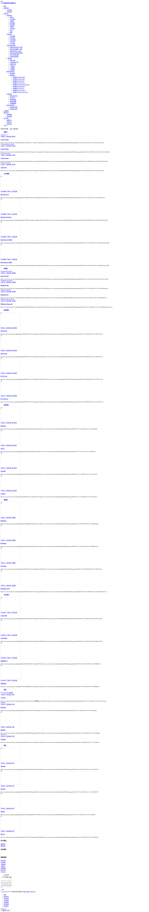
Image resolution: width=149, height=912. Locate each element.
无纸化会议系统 (11, 45)
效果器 (5, 499)
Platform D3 (5, 295)
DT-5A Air (4, 376)
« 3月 (2, 889)
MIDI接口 (6, 594)
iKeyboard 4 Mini (6, 240)
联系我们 (3, 846)
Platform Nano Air (7, 304)
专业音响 (9, 34)
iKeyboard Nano (6, 217)
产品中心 (3, 136)
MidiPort (3, 683)
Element (3, 426)
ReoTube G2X (5, 588)
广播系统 (9, 58)
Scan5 (3, 448)
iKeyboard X (5, 194)
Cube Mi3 (4, 638)
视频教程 (3, 868)
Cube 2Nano (5, 139)
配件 (5, 745)
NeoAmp (3, 566)
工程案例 (3, 864)
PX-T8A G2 (4, 399)
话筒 (5, 689)
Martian (3, 707)
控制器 (5, 268)
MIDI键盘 (6, 173)
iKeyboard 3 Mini (6, 262)
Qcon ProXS (5, 276)
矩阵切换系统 (10, 71)
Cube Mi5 (4, 615)
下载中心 (3, 866)
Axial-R (3, 471)
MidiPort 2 (4, 661)
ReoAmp (3, 543)
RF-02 (3, 834)
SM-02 (3, 811)
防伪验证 (3, 872)
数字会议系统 (10, 105)
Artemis (3, 739)
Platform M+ (5, 285)
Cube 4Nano (5, 149)
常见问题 (3, 870)
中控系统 (9, 94)
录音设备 (9, 15)
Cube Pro (4, 167)
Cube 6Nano (5, 158)
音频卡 (5, 132)
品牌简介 (3, 844)
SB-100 (3, 789)
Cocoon (3, 697)
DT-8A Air (4, 331)
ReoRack (3, 521)
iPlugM (3, 730)
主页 (11, 129)
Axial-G (3, 494)
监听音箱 (6, 310)
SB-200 (3, 766)
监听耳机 (6, 405)
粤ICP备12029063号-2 (30, 891)
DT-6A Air (4, 353)
